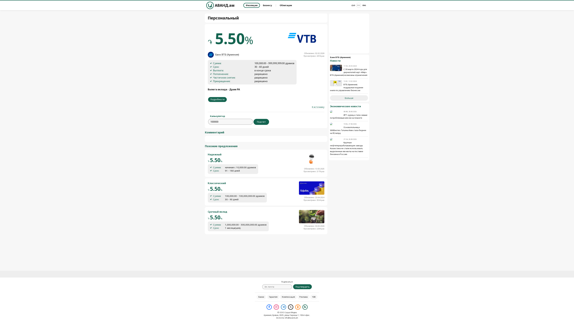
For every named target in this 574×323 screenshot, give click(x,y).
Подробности (217, 99)
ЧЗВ (314, 296)
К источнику (318, 107)
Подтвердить (302, 286)
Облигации (286, 5)
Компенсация (288, 296)
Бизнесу (267, 5)
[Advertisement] (349, 33)
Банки (261, 296)
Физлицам (252, 5)
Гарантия (273, 296)
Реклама (303, 296)
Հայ (353, 5)
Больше (349, 97)
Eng (364, 5)
